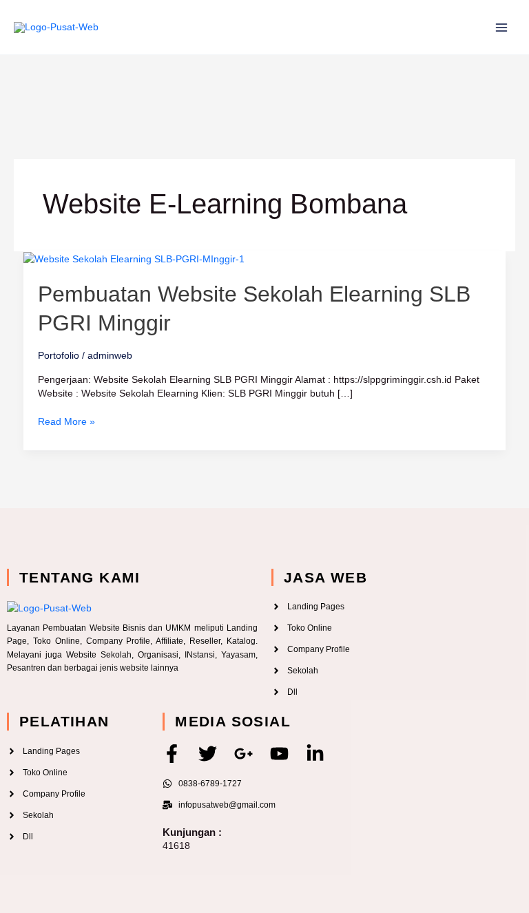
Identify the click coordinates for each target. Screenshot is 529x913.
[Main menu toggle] (501, 27)
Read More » (66, 420)
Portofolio (58, 355)
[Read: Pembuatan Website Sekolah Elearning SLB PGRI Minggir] (134, 258)
